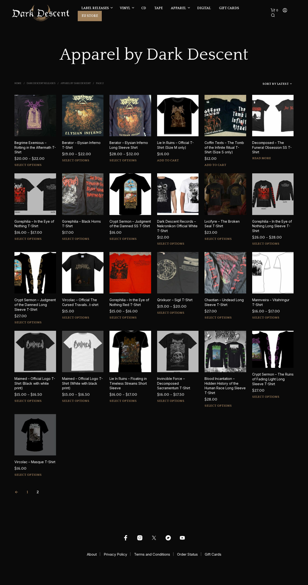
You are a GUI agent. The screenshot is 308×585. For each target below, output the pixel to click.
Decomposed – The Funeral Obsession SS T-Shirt (272, 147)
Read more (261, 158)
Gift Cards (229, 8)
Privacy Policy (115, 554)
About (92, 554)
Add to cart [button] (168, 160)
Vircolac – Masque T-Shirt (34, 462)
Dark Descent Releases (41, 83)
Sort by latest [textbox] (276, 83)
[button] (274, 10)
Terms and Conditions (152, 554)
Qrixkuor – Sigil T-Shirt (174, 300)
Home (17, 83)
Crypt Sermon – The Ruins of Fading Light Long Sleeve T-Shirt (273, 379)
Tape (158, 8)
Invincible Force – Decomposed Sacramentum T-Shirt (173, 383)
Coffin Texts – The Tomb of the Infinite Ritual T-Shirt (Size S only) (224, 147)
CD (143, 8)
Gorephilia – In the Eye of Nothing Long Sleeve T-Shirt (272, 226)
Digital (204, 8)
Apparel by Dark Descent (76, 83)
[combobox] (269, 83)
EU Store (90, 16)
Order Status (187, 554)
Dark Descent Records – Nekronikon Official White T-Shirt (177, 226)
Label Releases (95, 8)
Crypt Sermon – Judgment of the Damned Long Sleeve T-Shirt (35, 304)
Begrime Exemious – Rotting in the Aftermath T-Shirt (35, 147)
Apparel (178, 8)
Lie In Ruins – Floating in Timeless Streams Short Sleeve (128, 383)
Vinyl (125, 8)
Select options (28, 165)
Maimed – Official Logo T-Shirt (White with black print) (82, 383)
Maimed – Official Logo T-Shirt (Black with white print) (34, 383)
